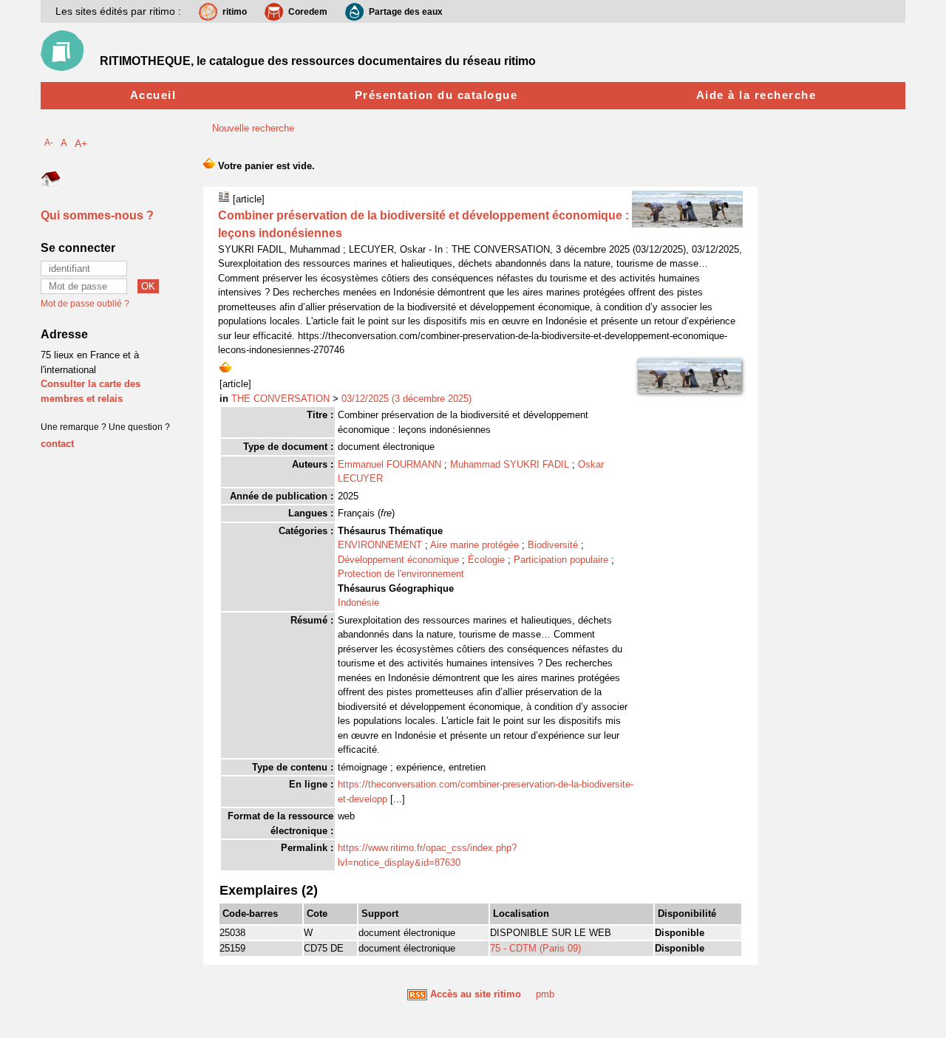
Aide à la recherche (756, 95)
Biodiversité (553, 544)
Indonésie (358, 602)
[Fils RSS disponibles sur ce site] (417, 994)
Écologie (486, 559)
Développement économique (398, 559)
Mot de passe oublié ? (85, 303)
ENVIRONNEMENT (380, 544)
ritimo (234, 12)
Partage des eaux (406, 12)
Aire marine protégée (474, 544)
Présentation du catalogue (436, 95)
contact (57, 443)
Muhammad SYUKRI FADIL (509, 464)
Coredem (307, 12)
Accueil (153, 95)
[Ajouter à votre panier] (225, 366)
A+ (81, 143)
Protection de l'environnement (401, 573)
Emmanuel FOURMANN (389, 464)
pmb (545, 994)
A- (48, 142)
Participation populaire (561, 559)
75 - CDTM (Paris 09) (535, 948)
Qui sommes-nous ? (97, 215)
